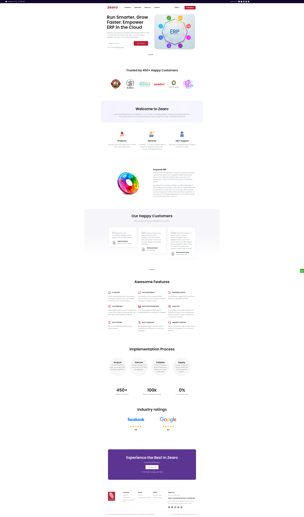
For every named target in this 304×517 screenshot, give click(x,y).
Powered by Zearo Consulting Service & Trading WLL (141, 514)
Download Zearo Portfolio (144, 497)
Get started (152, 467)
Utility (177, 7)
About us (147, 7)
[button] (149, 54)
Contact (157, 7)
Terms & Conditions (176, 514)
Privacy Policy (120, 47)
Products (128, 7)
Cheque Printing (157, 497)
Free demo (190, 7)
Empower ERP (126, 497)
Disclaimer (193, 514)
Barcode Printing (157, 495)
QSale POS (137, 7)
